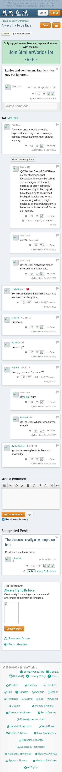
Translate (37, 98)
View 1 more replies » (23, 159)
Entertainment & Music (32, 719)
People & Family (9, 21)
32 (41, 565)
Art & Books (48, 726)
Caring (28, 698)
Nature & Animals (47, 753)
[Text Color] (22, 485)
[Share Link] (24, 571)
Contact (54, 671)
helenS (15, 367)
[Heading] (51, 485)
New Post (16, 628)
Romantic (12, 698)
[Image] (4, 485)
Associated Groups (19, 638)
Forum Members (18, 644)
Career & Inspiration (19, 712)
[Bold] (28, 485)
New (10, 118)
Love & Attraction (46, 733)
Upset (54, 691)
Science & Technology (32, 746)
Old (16, 118)
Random (23, 691)
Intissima (17, 558)
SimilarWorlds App (33, 671)
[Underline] (40, 485)
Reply (52, 145)
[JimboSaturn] (7, 448)
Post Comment (13, 514)
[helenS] (7, 369)
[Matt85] (7, 319)
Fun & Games (48, 712)
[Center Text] (46, 485)
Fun (9, 691)
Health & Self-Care (45, 760)
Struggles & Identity (32, 739)
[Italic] (34, 485)
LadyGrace (18, 289)
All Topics (32, 767)
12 (31, 87)
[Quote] (57, 485)
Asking (54, 698)
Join (45, 25)
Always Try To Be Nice (16, 25)
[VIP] (27, 289)
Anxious (39, 691)
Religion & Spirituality (19, 753)
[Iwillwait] (7, 344)
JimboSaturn (18, 446)
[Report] (57, 124)
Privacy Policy (37, 676)
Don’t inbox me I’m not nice (20, 552)
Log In (42, 12)
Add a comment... (16, 479)
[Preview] (29, 514)
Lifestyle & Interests (20, 726)
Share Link (51, 98)
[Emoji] (16, 485)
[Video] (10, 485)
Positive (13, 685)
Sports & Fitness (17, 760)
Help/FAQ (18, 676)
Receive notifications (16, 519)
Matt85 (15, 317)
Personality (23, 21)
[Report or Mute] (56, 69)
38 (42, 559)
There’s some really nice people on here (30, 542)
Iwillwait (16, 342)
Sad (40, 698)
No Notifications (22, 34)
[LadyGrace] (7, 291)
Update (15, 705)
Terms (55, 676)
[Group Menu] (56, 25)
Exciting (32, 685)
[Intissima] (8, 559)
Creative (51, 685)
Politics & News (18, 733)
